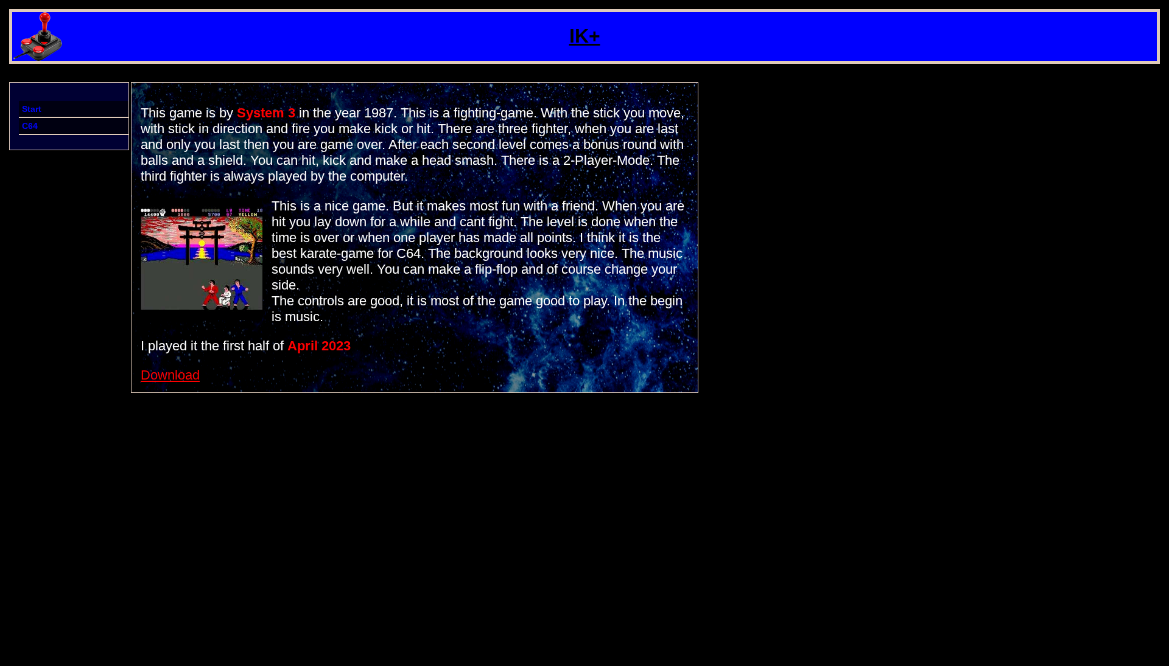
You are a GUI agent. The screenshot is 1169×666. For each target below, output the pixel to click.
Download (170, 375)
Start (31, 109)
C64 (30, 126)
